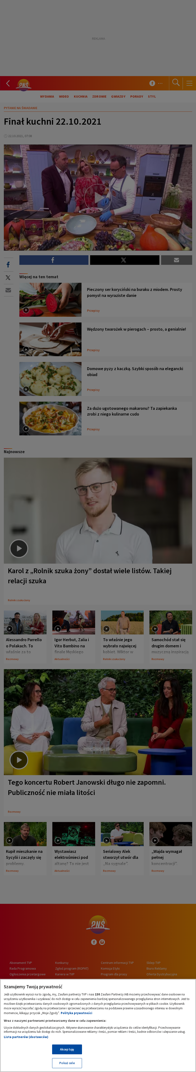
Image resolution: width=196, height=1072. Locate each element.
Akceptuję (67, 1049)
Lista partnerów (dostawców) (26, 1037)
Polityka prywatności (76, 1013)
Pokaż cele (67, 1063)
